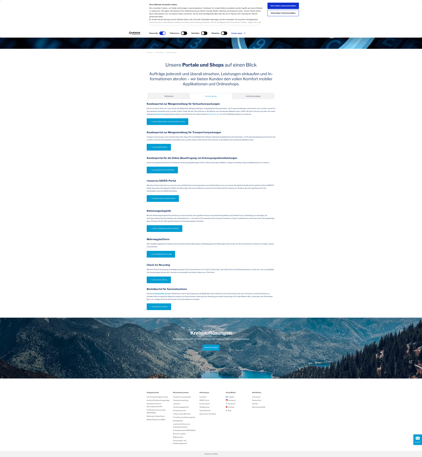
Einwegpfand (178, 421)
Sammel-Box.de (161, 294)
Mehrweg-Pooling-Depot (156, 416)
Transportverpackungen (182, 397)
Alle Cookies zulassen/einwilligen (283, 6)
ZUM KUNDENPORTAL (160, 147)
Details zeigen (236, 33)
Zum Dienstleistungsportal (163, 170)
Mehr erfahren (211, 348)
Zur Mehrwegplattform (162, 254)
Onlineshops (169, 96)
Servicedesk (159, 52)
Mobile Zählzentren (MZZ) (156, 420)
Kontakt (417, 442)
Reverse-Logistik (179, 434)
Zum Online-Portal (160, 280)
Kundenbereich (213, 114)
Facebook (231, 404)
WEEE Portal (204, 400)
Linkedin (231, 397)
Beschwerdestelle (258, 407)
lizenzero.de (159, 114)
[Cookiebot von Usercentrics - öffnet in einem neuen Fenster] (134, 33)
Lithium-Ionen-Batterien (182, 414)
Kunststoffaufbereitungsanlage (158, 400)
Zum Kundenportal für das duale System (168, 121)
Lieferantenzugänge (253, 96)
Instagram (232, 400)
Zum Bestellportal (160, 307)
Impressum (256, 397)
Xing (229, 410)
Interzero (150, 52)
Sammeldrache (205, 410)
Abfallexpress (204, 407)
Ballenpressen (178, 437)
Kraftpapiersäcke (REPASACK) (184, 430)
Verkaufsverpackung (180, 400)
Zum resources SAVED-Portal (164, 198)
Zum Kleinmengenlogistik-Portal (165, 228)
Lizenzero (176, 404)
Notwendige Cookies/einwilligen (283, 13)
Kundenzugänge (211, 96)
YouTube (231, 407)
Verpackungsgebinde (181, 407)
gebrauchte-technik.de (207, 414)
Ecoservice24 (204, 404)
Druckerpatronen (179, 410)
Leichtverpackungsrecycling (157, 397)
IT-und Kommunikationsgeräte (184, 417)
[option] (211, 348)
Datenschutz (256, 400)
